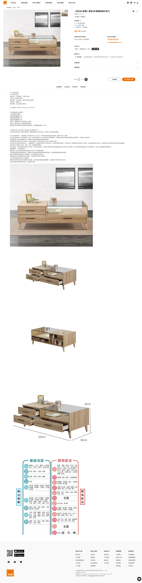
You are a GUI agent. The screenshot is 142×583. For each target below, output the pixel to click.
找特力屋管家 (36, 3)
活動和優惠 (24, 3)
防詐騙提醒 (131, 554)
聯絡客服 (118, 566)
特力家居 (78, 563)
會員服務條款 (131, 560)
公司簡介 (92, 554)
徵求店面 (106, 554)
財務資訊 (92, 557)
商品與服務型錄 (80, 560)
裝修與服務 (48, 3)
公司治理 (92, 560)
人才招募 (78, 566)
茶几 (19, 7)
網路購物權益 (131, 557)
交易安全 (130, 566)
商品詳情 (59, 87)
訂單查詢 (118, 554)
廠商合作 (106, 560)
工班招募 (106, 563)
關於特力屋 (72, 3)
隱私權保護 (131, 563)
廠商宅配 (79, 57)
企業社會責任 (93, 563)
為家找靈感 (60, 3)
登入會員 (79, 39)
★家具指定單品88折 (113, 39)
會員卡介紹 (119, 557)
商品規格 (67, 87)
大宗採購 (106, 557)
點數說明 (118, 560)
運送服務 (83, 87)
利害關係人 (93, 566)
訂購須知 (75, 87)
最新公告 (78, 554)
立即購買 (114, 79)
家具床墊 (9, 7)
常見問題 (118, 563)
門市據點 (78, 557)
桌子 (14, 7)
